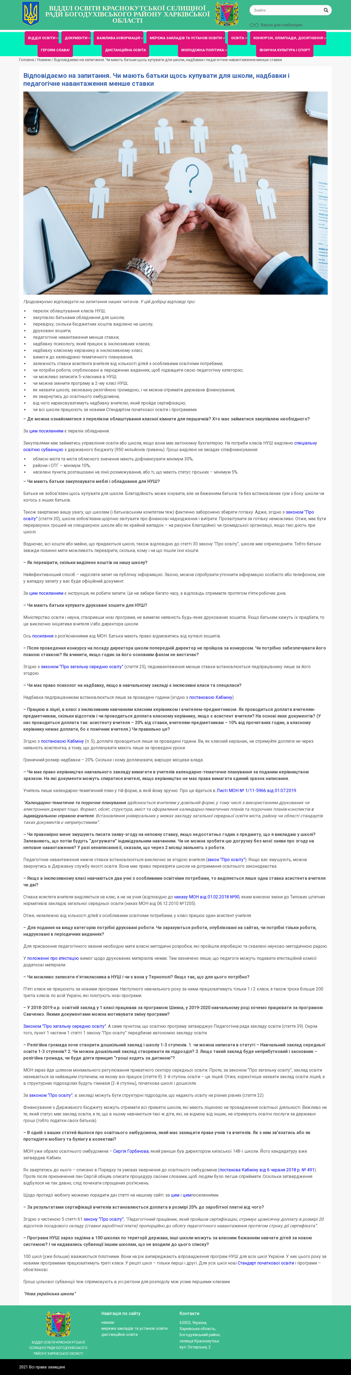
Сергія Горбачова (131, 1151)
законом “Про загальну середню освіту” (82, 666)
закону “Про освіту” (104, 1219)
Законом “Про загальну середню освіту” (64, 1026)
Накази (107, 1322)
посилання (42, 636)
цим (175, 1195)
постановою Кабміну (210, 697)
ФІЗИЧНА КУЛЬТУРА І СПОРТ (284, 50)
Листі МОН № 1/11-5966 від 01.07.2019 (256, 790)
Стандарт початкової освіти (266, 1263)
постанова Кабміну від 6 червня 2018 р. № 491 (267, 1169)
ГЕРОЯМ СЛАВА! (55, 50)
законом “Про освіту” (51, 1095)
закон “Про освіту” (226, 859)
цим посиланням (46, 431)
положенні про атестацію (53, 958)
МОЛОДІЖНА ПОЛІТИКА (202, 50)
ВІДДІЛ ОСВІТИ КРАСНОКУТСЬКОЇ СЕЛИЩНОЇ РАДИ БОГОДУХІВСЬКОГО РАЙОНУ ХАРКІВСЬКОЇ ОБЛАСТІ (127, 14)
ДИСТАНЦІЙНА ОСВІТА (125, 50)
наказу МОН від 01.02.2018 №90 (206, 896)
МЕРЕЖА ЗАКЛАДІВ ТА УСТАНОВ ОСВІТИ (186, 38)
